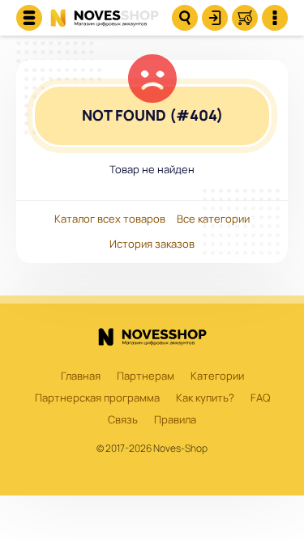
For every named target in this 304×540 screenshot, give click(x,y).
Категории (217, 376)
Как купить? (205, 398)
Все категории (213, 219)
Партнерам (145, 376)
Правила (175, 420)
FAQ (260, 398)
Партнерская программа (97, 398)
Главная (81, 376)
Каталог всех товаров (109, 219)
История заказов (152, 244)
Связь (123, 420)
